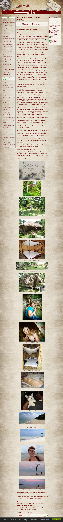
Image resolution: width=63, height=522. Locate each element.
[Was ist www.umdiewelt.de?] (48, 9)
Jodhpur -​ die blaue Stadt (8, 99)
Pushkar (5, 100)
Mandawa (5, 92)
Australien (11, 10)
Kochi (4, 129)
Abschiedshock (6, 20)
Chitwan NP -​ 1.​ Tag (7, 49)
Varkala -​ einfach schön (8, 125)
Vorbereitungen (6, 19)
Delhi (4, 90)
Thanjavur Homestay (8, 134)
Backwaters (5, 127)
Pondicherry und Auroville (8, 135)
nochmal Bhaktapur (7, 67)
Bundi (4, 105)
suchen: (9, 12)
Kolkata (5, 76)
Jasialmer (5, 95)
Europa (17, 10)
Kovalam (5, 123)
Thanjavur (5, 130)
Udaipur (5, 102)
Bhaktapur (5, 53)
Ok (56, 519)
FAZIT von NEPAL (7, 72)
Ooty (4, 139)
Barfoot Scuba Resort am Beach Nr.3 (25, 149)
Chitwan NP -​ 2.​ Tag (7, 51)
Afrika (28, 10)
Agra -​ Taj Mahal (6, 111)
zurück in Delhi (6, 112)
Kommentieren (36, 24)
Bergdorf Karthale (7, 59)
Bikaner (4, 93)
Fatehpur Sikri (6, 109)
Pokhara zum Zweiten (8, 48)
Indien (17, 15)
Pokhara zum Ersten (7, 46)
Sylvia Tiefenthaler (21, 20)
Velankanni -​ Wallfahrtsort (9, 137)
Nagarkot (5, 54)
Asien (23, 10)
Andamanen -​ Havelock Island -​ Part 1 (39, 515)
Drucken (26, 24)
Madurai (5, 132)
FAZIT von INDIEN (7, 142)
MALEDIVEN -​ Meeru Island (9, 144)
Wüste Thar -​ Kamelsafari (9, 97)
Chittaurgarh (6, 104)
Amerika (5, 10)
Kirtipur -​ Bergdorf (7, 41)
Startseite (8, 15)
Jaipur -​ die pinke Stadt (8, 107)
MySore (4, 141)
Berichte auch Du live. (43, 12)
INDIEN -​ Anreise (6, 74)
